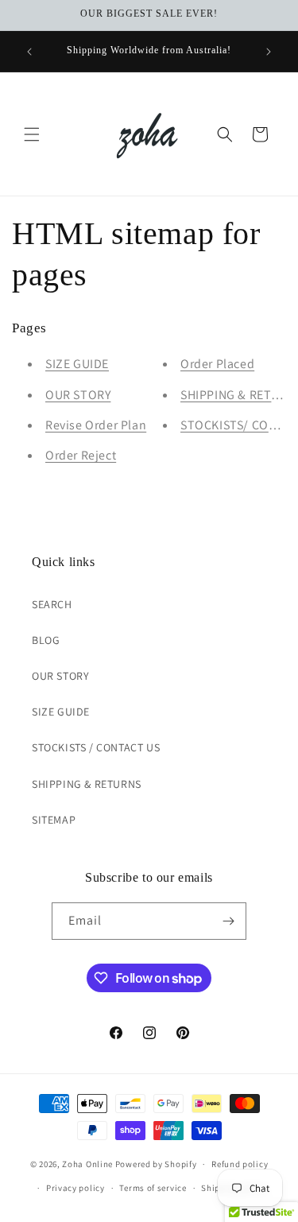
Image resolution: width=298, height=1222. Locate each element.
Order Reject (80, 455)
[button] (31, 134)
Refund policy (239, 1164)
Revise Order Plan (95, 425)
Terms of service (152, 1187)
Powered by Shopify (156, 1164)
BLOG (46, 640)
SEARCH (52, 604)
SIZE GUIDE (77, 363)
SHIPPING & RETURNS (86, 784)
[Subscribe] (228, 921)
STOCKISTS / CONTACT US (96, 747)
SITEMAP (53, 820)
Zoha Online (87, 1164)
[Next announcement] (268, 51)
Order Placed (217, 363)
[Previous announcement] (29, 51)
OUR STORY (77, 394)
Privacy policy (75, 1187)
